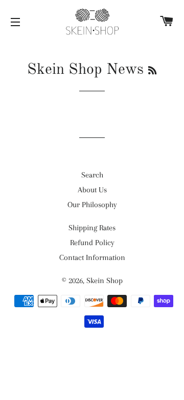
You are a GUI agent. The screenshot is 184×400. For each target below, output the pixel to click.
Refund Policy (92, 242)
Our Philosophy (92, 204)
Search (92, 174)
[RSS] (152, 71)
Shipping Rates (92, 227)
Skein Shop (104, 280)
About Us (92, 189)
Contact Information (92, 257)
